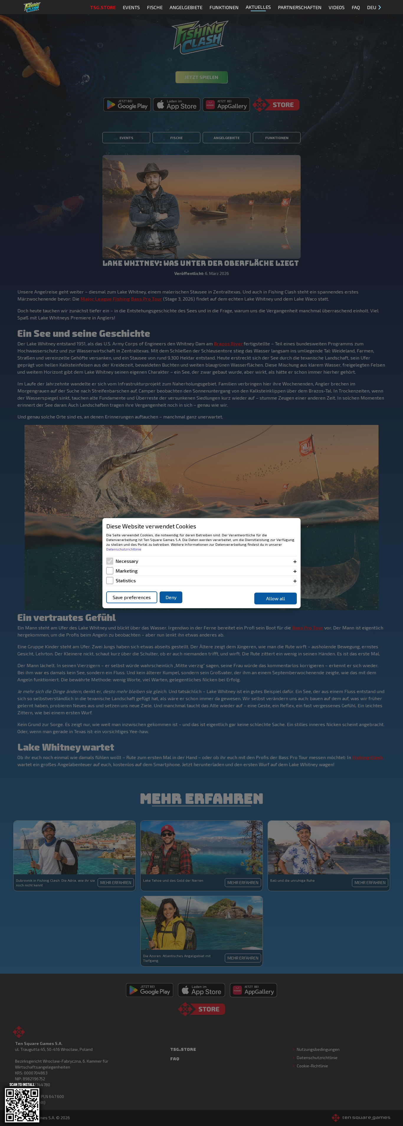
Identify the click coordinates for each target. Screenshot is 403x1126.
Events (131, 7)
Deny (171, 597)
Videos (337, 7)
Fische (155, 7)
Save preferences (132, 597)
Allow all (275, 598)
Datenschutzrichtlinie (123, 549)
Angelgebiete (186, 7)
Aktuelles (258, 7)
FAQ (356, 7)
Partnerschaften (300, 7)
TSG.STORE (103, 7)
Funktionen (224, 7)
